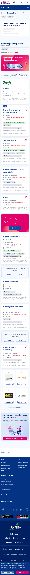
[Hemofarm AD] (20, 378)
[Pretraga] (17, 2)
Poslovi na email (6, 481)
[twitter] (21, 510)
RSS (19, 459)
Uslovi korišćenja (23, 462)
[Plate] (21, 2)
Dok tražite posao (6, 487)
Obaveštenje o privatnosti (22, 466)
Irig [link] (9, 452)
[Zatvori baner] (26, 57)
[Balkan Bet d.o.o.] (7, 396)
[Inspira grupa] (7, 378)
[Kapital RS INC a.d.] (20, 396)
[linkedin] (27, 510)
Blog (2, 459)
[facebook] (3, 510)
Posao (3, 452)
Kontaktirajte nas (5, 469)
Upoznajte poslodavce (7, 484)
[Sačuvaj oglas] (26, 81)
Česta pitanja (5, 465)
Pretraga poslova (6, 479)
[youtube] (15, 510)
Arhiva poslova (5, 490)
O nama (3, 462)
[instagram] (9, 510)
